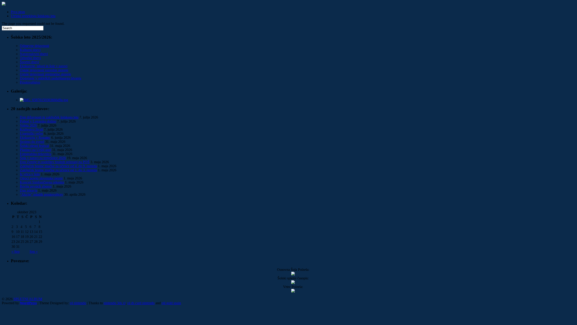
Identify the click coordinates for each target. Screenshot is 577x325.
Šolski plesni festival (34, 146)
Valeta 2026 (28, 125)
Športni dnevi (29, 62)
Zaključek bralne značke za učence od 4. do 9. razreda (58, 166)
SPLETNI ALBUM (28, 299)
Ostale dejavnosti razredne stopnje (44, 70)
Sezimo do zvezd (32, 142)
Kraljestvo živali (31, 129)
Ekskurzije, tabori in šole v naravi (43, 66)
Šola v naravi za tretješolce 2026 (43, 158)
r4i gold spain (171, 303)
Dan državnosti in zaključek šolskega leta (49, 117)
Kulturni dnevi (30, 50)
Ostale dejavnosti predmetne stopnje (45, 74)
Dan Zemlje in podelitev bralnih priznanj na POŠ (54, 162)
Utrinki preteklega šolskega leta (33, 16)
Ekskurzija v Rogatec (35, 137)
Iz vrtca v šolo (30, 174)
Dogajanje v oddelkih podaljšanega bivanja (50, 78)
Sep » (34, 251)
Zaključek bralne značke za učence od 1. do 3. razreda (58, 170)
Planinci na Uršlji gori (35, 150)
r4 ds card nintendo (141, 303)
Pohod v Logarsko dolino (38, 121)
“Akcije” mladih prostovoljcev (41, 194)
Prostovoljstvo (30, 82)
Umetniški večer (31, 133)
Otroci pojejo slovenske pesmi (41, 178)
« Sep (15, 251)
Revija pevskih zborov (36, 186)
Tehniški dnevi (30, 58)
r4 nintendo (78, 303)
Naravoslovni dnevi (34, 54)
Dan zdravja (28, 190)
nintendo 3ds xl (115, 303)
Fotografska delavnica (35, 154)
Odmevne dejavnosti (34, 46)
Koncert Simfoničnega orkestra (42, 182)
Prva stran (18, 12)
